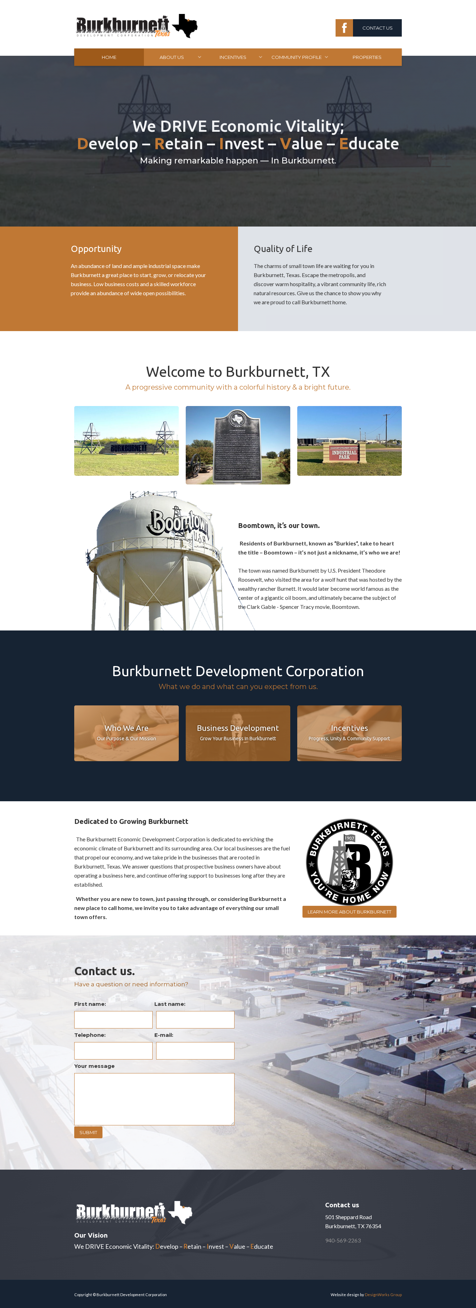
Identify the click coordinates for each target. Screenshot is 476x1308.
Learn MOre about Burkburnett (349, 912)
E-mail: (163, 1035)
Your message (94, 1066)
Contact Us (377, 28)
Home (109, 57)
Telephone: (90, 1035)
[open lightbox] (126, 441)
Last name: (169, 1004)
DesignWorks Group (383, 1294)
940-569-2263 (343, 1240)
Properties (367, 57)
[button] (174, 57)
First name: (90, 1004)
